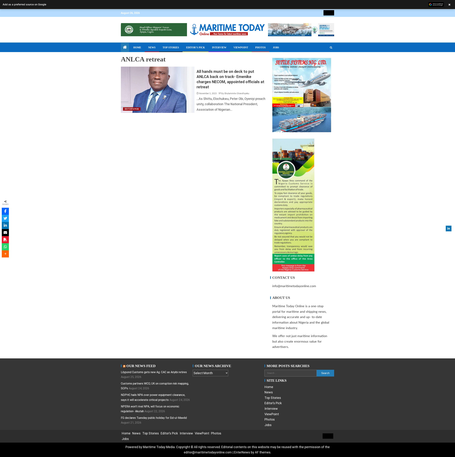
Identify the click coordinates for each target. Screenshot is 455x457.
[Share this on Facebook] (5, 211)
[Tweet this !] (5, 218)
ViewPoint (241, 47)
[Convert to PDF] (5, 239)
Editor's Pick (132, 109)
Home (137, 47)
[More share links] (5, 253)
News (152, 47)
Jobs (276, 47)
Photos (260, 47)
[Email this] (5, 232)
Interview (219, 47)
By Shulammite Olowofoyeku (235, 93)
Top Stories (171, 47)
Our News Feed (141, 366)
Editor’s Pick (195, 47)
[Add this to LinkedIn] (5, 225)
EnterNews (242, 452)
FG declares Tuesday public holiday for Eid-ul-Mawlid (154, 418)
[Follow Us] (448, 228)
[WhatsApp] (5, 246)
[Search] (331, 47)
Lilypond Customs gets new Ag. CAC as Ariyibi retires (154, 372)
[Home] (125, 47)
